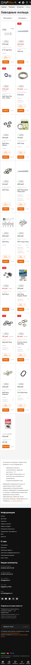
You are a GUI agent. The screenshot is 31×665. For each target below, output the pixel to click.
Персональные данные (7, 555)
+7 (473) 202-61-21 (16, 501)
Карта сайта (4, 557)
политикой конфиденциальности (10, 633)
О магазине (4, 545)
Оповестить (6, 446)
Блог (2, 534)
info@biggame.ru (6, 593)
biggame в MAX (6, 586)
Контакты (4, 547)
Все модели (5, 57)
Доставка (3, 518)
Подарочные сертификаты (9, 531)
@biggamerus (5, 580)
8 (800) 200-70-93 (7, 568)
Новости (3, 536)
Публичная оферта (6, 550)
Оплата (3, 516)
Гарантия (3, 521)
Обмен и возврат (6, 526)
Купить (6, 61)
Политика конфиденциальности (10, 552)
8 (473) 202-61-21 (7, 574)
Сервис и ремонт (6, 523)
